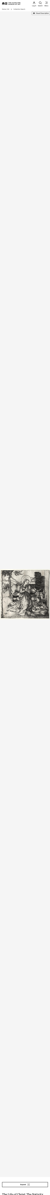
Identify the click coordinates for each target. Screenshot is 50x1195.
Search (40, 6)
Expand (23, 1184)
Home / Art (5, 9)
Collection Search (19, 9)
